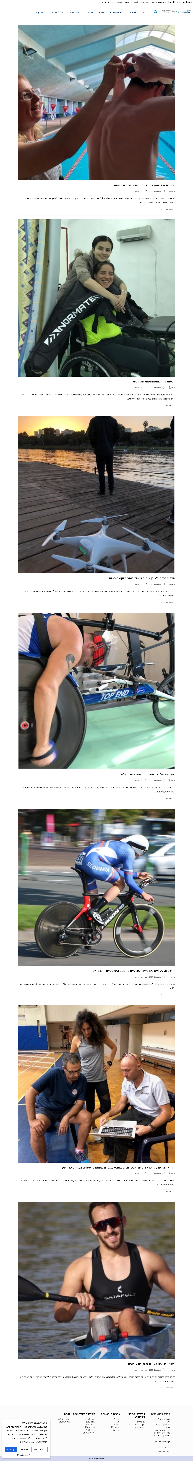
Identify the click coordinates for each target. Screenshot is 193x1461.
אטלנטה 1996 (89, 1432)
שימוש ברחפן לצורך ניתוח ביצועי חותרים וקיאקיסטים (142, 578)
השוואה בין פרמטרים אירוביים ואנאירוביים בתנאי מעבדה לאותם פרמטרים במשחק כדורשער (118, 1167)
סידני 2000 (90, 1430)
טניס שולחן (140, 1421)
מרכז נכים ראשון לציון (161, 1432)
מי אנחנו (133, 12)
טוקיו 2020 (115, 1427)
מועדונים (76, 12)
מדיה (90, 12)
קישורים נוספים (162, 1441)
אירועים (101, 12)
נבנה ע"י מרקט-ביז (96, 1458)
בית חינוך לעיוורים (162, 1424)
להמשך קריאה (166, 208)
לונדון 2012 (90, 1421)
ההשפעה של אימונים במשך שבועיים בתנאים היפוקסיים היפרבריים (133, 970)
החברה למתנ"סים (162, 1430)
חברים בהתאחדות (160, 1414)
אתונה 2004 (90, 1427)
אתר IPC (116, 1419)
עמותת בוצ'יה (139, 1427)
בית (144, 12)
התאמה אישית (39, 1449)
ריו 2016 (116, 1424)
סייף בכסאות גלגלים (137, 1424)
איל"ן (168, 1421)
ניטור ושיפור (139, 191)
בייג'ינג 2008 (89, 1424)
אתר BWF (116, 1430)
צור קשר (39, 12)
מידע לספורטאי (57, 12)
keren (173, 191)
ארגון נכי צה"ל (164, 1419)
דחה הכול (24, 1449)
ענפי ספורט (117, 12)
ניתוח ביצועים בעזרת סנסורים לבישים (151, 1364)
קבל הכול (10, 1449)
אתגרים (167, 1427)
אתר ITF (116, 1421)
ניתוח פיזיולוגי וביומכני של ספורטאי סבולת (148, 774)
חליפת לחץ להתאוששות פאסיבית (154, 381)
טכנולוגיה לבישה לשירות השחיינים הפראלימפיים (144, 185)
